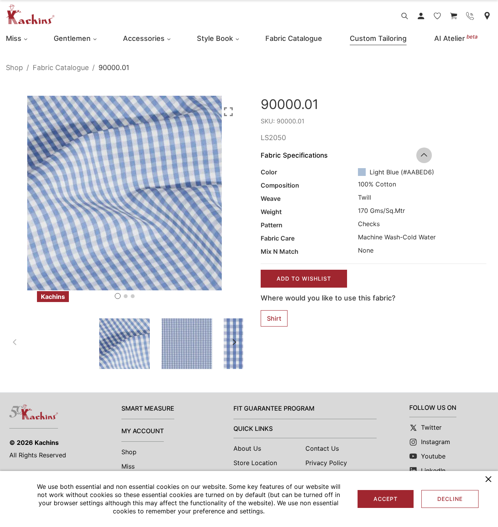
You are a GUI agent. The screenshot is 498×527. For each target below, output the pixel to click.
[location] (487, 16)
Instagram (435, 442)
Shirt (274, 318)
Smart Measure (147, 408)
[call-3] (470, 16)
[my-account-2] (421, 16)
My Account (142, 431)
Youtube (433, 456)
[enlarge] (228, 111)
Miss (13, 38)
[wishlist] (437, 16)
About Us (247, 448)
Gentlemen (72, 38)
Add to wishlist (304, 278)
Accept (386, 498)
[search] (404, 16)
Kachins (47, 442)
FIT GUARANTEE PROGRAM (273, 408)
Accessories (144, 38)
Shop (14, 67)
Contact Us (322, 448)
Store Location (255, 463)
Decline (450, 498)
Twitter (431, 427)
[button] (118, 296)
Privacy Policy (326, 463)
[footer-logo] (33, 412)
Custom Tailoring (378, 38)
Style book (215, 38)
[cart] (453, 16)
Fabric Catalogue (293, 38)
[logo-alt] (30, 14)
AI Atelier (456, 38)
